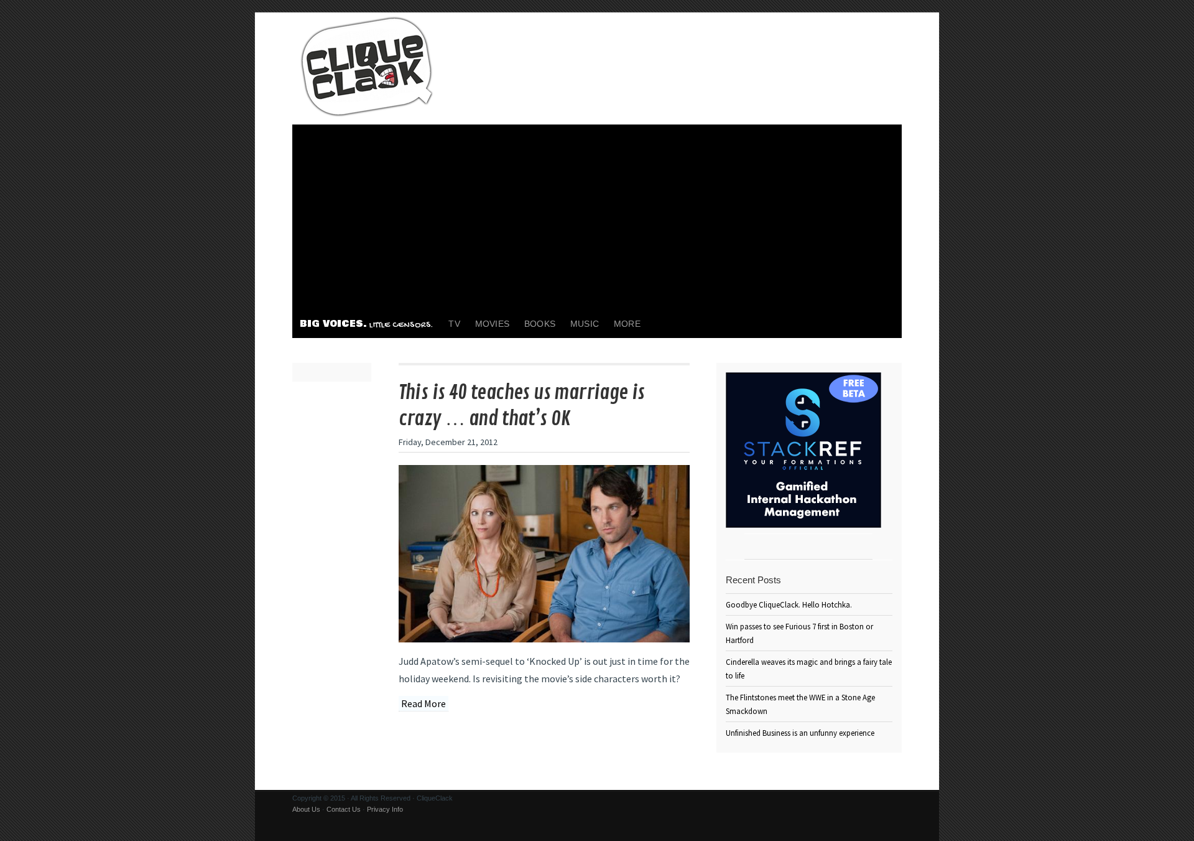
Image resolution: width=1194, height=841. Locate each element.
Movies (492, 324)
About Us (306, 809)
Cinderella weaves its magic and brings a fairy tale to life (809, 668)
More (627, 324)
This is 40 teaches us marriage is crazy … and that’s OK (522, 405)
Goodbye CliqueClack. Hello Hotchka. (789, 604)
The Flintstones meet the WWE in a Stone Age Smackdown (800, 704)
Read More (423, 703)
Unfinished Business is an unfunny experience (800, 733)
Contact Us (343, 809)
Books (539, 324)
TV (454, 324)
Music (584, 324)
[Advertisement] (597, 218)
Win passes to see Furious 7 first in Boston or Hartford (799, 633)
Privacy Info (385, 809)
